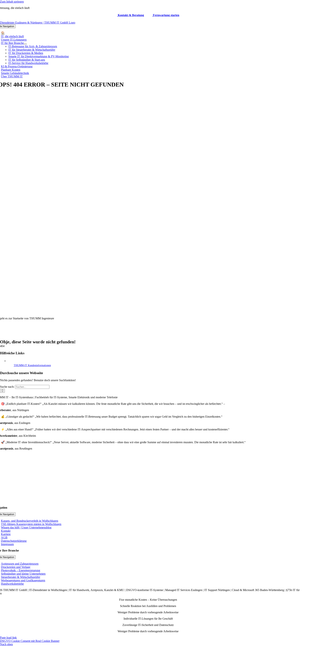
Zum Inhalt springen (12, 1)
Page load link (8, 637)
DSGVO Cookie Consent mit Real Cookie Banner (29, 640)
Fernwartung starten (165, 15)
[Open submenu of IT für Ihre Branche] (25, 44)
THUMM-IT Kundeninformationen (32, 365)
